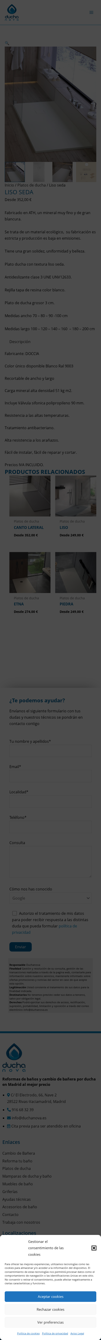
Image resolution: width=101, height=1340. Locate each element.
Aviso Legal (77, 1333)
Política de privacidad (55, 1333)
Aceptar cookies (50, 1296)
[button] (94, 1248)
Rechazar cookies (50, 1309)
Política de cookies (28, 1333)
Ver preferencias (50, 1322)
